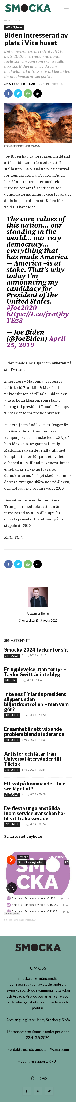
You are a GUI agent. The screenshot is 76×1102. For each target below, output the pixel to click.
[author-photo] (38, 606)
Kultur (10, 680)
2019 (17, 20)
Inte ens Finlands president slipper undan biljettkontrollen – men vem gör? (36, 701)
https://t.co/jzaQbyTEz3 (37, 317)
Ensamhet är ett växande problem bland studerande (34, 731)
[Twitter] (18, 93)
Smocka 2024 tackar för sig (36, 649)
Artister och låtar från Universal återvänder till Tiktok (32, 759)
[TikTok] (49, 1091)
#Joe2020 (21, 307)
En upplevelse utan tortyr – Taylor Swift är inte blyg (35, 671)
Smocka (8, 920)
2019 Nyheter (14, 27)
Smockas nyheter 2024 (25, 920)
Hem (7, 20)
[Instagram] (38, 1091)
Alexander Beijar (22, 84)
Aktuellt (12, 655)
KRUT (53, 1061)
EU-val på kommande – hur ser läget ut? (34, 786)
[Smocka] (28, 8)
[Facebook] (8, 93)
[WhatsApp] (28, 93)
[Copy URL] (37, 93)
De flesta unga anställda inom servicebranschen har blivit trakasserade (34, 813)
